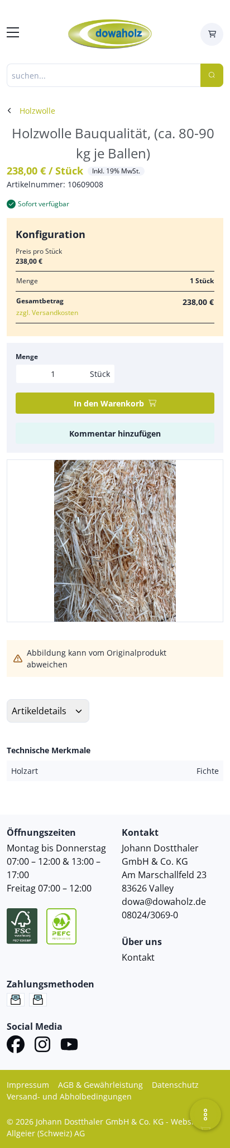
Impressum (28, 1084)
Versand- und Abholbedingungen (69, 1096)
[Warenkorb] (211, 34)
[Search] (211, 75)
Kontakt (138, 957)
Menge (27, 356)
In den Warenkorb (109, 403)
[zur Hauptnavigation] (13, 34)
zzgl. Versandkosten (47, 312)
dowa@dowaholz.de (164, 901)
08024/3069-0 (150, 915)
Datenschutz (175, 1084)
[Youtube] (69, 1046)
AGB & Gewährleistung (100, 1084)
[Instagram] (42, 1046)
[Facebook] (16, 1046)
